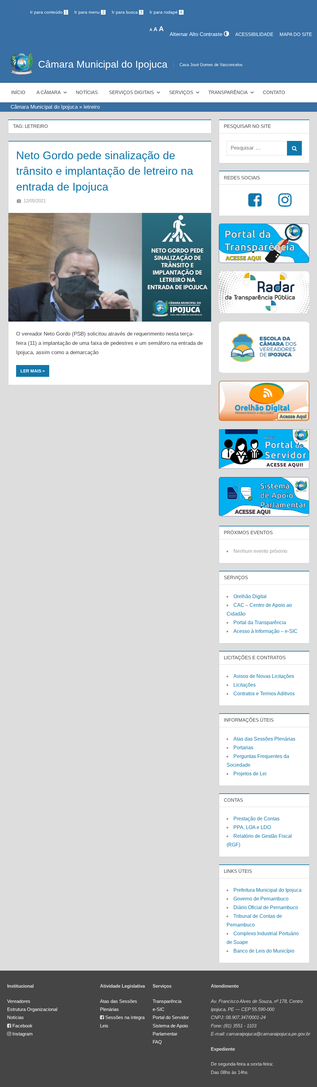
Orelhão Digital (250, 596)
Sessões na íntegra (125, 1017)
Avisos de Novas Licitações (263, 676)
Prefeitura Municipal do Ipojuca (267, 890)
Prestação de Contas (256, 818)
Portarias (243, 747)
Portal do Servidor (171, 1017)
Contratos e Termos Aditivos (264, 693)
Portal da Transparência (259, 622)
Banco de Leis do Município (263, 951)
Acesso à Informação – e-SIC (265, 631)
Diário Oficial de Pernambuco (265, 907)
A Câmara (49, 92)
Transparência (228, 92)
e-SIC (158, 1009)
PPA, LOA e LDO (252, 827)
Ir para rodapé (166, 12)
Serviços (181, 92)
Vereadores (18, 1001)
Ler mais (30, 370)
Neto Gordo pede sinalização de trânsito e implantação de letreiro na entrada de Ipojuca (104, 171)
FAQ (157, 1041)
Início (18, 92)
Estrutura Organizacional (32, 1009)
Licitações (244, 685)
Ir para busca (127, 12)
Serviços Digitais (131, 92)
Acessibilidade (254, 34)
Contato (274, 92)
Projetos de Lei (250, 773)
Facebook (22, 1025)
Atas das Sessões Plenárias (264, 739)
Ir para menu (89, 12)
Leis (104, 1025)
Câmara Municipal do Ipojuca (102, 64)
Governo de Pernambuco (261, 898)
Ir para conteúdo (48, 12)
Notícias (87, 92)
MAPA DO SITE (296, 34)
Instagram (22, 1033)
